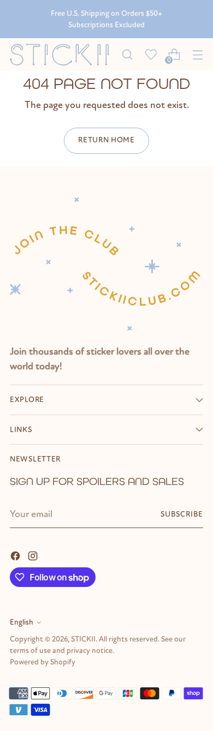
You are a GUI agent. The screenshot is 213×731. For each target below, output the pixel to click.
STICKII (83, 639)
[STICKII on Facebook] (16, 555)
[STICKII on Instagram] (33, 555)
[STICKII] (62, 55)
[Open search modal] (127, 55)
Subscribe (182, 514)
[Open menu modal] (197, 55)
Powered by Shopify (42, 662)
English (21, 622)
